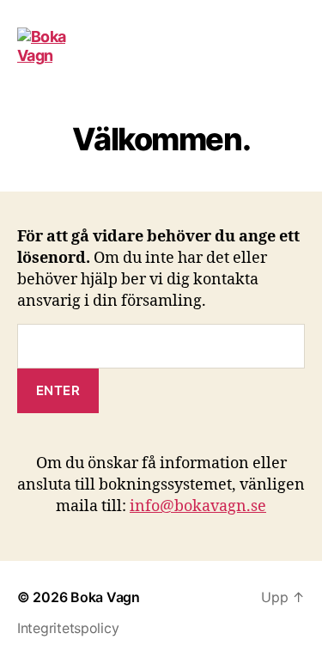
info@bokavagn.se (198, 506)
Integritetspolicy (67, 628)
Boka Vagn (105, 597)
